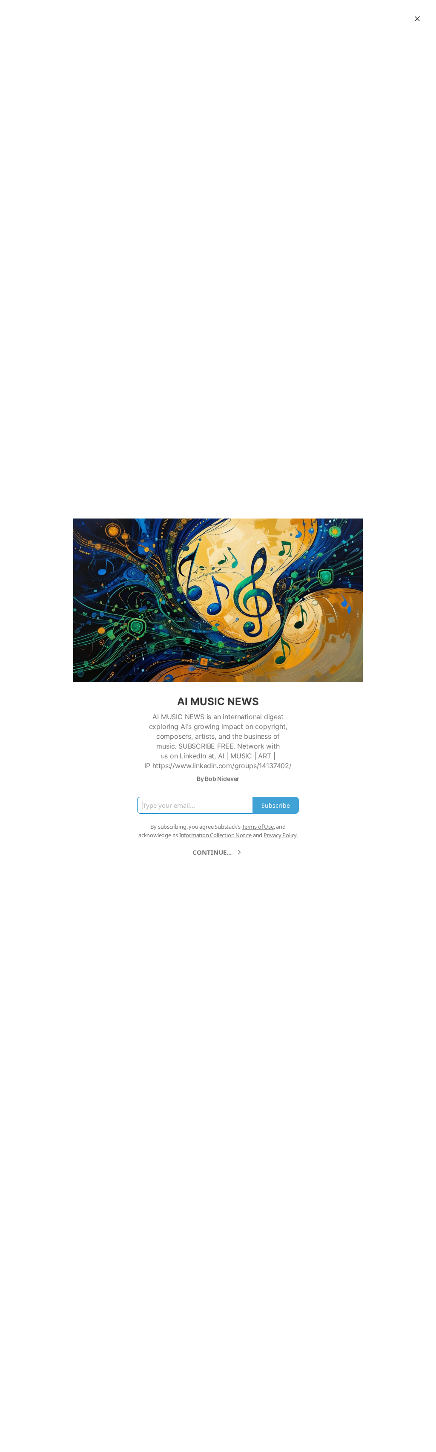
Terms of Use (258, 826)
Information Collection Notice (215, 835)
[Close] (417, 18)
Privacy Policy (280, 835)
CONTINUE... (212, 852)
